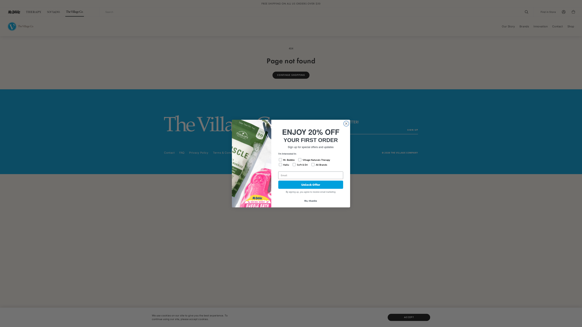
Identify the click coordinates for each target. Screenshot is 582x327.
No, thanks (310, 201)
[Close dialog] (346, 123)
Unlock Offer (310, 184)
